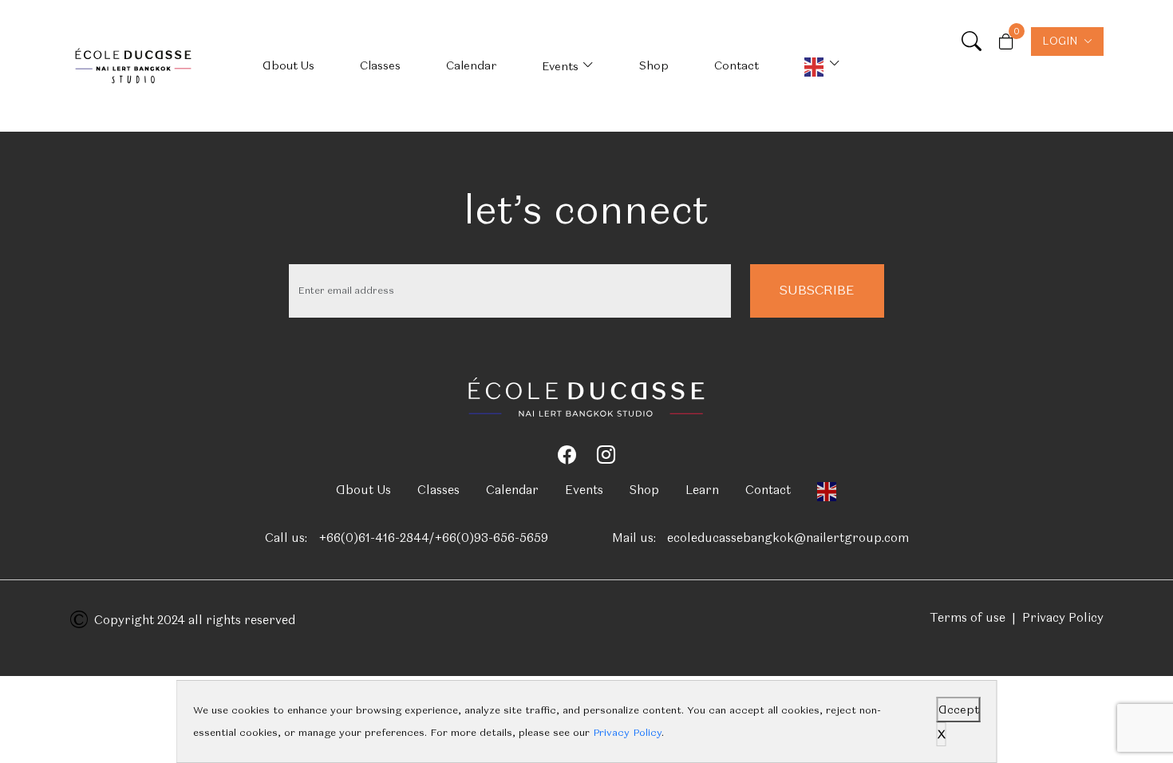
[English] (822, 66)
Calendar (471, 65)
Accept (958, 709)
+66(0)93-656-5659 (491, 538)
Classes (380, 65)
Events (560, 66)
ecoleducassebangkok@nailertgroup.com (788, 538)
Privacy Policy (1063, 618)
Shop (654, 65)
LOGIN (1059, 41)
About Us (288, 65)
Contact (736, 65)
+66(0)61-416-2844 (373, 538)
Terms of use (967, 618)
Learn (702, 490)
